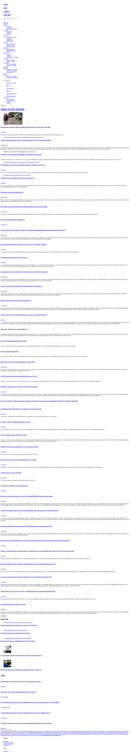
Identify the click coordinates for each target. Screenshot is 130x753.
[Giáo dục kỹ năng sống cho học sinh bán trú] (65, 483)
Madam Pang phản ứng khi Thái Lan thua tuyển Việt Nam (19, 625)
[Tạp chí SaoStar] (65, 643)
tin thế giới (5, 732)
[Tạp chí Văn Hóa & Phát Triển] (65, 553)
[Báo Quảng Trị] (65, 274)
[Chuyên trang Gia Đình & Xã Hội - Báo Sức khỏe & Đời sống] (65, 449)
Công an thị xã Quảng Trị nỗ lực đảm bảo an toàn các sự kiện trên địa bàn (24, 315)
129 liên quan (4, 718)
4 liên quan (3, 132)
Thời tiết (110, 732)
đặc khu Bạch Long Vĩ (116, 731)
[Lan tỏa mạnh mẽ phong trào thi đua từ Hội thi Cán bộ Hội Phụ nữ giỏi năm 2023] (65, 574)
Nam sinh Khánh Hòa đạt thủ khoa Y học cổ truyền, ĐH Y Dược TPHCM (23, 244)
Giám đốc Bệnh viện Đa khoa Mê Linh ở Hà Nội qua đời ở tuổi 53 (21, 655)
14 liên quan (3, 569)
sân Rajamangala (76, 731)
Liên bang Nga (100, 731)
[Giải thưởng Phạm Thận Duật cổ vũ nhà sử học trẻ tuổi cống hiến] (65, 406)
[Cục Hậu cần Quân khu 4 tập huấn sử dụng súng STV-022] (65, 373)
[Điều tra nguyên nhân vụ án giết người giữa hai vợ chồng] (65, 457)
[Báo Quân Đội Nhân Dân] (65, 331)
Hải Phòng (122, 732)
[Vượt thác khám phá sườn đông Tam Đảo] (65, 338)
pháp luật (32, 731)
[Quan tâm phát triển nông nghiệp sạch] (65, 216)
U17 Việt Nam (29, 732)
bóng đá (6, 735)
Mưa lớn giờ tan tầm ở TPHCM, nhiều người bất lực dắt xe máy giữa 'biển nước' (26, 127)
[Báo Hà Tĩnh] (65, 594)
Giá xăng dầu (4, 731)
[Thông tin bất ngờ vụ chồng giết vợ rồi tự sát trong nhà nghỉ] (65, 444)
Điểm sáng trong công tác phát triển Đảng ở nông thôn (18, 362)
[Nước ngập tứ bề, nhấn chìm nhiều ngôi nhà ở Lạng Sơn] (65, 689)
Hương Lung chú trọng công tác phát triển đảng (16, 300)
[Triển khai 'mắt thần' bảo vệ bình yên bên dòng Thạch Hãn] (65, 384)
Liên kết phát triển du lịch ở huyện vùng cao (14, 257)
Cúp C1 (24, 734)
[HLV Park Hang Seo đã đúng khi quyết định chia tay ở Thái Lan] (65, 664)
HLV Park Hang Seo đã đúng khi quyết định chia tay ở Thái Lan (21, 670)
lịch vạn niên (45, 731)
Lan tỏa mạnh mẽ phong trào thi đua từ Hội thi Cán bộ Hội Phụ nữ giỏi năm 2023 (26, 577)
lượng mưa (42, 734)
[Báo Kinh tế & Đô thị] (65, 462)
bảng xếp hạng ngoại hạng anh (55, 732)
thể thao (17, 732)
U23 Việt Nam (107, 731)
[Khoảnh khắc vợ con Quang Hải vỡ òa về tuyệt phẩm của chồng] (65, 678)
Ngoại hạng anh (36, 734)
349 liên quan (4, 197)
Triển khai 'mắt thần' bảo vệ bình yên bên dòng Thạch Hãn (19, 387)
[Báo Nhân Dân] (65, 343)
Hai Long (50, 731)
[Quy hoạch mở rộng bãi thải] (65, 348)
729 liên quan (4, 235)
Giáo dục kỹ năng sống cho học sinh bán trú (14, 486)
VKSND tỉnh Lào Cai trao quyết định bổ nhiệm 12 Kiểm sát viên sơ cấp (23, 165)
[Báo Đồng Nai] (65, 260)
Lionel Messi (15, 735)
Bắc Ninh (83, 734)
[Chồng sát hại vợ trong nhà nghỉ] (65, 470)
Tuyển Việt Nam (77, 734)
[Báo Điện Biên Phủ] (65, 195)
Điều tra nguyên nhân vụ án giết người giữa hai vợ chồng (18, 460)
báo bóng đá (40, 735)
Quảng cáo (6, 745)
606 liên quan (4, 277)
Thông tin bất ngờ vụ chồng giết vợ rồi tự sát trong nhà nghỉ (19, 447)
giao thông (29, 734)
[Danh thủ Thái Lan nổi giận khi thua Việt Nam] (65, 630)
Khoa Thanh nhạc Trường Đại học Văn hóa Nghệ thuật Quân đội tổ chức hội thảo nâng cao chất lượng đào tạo (35, 540)
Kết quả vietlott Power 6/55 (92, 732)
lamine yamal (4, 734)
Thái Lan (126, 734)
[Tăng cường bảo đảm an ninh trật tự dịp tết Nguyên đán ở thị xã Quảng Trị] (65, 269)
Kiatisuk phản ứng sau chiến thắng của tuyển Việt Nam (18, 641)
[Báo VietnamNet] (65, 129)
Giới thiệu (6, 741)
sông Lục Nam (11, 732)
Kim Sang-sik (38, 731)
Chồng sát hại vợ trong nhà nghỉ (11, 473)
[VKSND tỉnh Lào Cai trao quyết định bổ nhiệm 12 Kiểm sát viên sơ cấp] (65, 162)
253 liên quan (4, 211)
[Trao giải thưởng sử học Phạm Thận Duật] (65, 432)
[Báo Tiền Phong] (65, 354)
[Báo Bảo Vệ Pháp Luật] (65, 167)
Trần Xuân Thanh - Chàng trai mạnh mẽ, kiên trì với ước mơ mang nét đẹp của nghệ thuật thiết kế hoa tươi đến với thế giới (39, 401)
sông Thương (120, 734)
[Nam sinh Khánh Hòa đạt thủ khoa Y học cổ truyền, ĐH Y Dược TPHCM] (65, 241)
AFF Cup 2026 (56, 734)
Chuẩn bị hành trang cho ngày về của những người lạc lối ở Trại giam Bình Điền (26, 140)
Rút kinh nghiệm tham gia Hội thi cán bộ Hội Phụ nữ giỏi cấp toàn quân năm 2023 (26, 526)
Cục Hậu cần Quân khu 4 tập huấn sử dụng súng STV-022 (19, 376)
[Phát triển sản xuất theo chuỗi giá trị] (65, 189)
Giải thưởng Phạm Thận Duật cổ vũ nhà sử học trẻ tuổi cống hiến (21, 409)
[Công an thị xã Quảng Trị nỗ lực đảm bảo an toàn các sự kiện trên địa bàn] (65, 312)
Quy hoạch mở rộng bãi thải (9, 351)
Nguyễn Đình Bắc (77, 732)
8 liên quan (3, 320)
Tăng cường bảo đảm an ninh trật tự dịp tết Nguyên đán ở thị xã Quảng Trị (24, 272)
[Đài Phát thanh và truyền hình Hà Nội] (65, 424)
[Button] (1, 1)
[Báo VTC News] (65, 694)
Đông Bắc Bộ (48, 734)
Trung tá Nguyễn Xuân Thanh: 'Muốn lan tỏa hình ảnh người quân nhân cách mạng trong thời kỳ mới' (33, 230)
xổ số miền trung (103, 732)
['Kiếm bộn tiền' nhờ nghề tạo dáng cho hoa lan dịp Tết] (65, 175)
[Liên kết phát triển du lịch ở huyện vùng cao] (65, 254)
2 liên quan (3, 170)
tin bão (2, 735)
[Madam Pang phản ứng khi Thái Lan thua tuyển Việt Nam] (65, 622)
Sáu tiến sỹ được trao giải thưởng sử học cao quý (16, 422)
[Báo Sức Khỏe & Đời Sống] (65, 247)
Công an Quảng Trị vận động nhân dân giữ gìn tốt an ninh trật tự (21, 286)
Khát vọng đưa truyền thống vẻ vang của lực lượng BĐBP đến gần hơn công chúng (26, 496)
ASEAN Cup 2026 (67, 732)
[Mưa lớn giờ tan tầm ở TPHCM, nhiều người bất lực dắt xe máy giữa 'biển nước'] (65, 118)
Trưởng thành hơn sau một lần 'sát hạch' (13, 604)
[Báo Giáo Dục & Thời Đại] (65, 411)
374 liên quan (4, 305)
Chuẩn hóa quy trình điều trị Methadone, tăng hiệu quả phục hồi (21, 154)
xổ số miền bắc (10, 734)
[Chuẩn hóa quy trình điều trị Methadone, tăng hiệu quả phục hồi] (65, 151)
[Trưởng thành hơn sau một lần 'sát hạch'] (65, 601)
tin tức (8, 731)
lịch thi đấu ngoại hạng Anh (66, 734)
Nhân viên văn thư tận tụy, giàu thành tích (14, 329)
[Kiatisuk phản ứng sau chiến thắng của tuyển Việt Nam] (65, 638)
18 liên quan (3, 451)
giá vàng (84, 732)
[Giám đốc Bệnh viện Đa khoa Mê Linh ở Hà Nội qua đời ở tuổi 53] (65, 649)
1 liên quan (3, 249)
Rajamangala (89, 734)
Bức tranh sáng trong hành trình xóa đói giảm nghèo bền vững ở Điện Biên (24, 207)
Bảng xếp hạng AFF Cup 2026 (40, 732)
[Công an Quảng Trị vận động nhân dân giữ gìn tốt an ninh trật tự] (65, 283)
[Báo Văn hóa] (65, 232)
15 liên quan (3, 515)
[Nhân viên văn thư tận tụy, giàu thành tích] (65, 326)
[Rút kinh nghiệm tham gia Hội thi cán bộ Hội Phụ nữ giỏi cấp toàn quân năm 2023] (65, 523)
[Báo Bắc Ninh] (65, 157)
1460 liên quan (4, 145)
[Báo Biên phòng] (65, 513)
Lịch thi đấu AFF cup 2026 (17, 731)
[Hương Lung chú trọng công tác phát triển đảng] (65, 297)
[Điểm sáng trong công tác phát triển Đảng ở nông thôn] (65, 359)
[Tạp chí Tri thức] (65, 635)
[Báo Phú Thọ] (65, 303)
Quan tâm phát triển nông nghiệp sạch (13, 219)
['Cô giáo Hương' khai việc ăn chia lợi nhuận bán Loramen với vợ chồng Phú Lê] (65, 710)
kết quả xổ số (33, 735)
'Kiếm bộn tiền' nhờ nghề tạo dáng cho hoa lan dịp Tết (18, 178)
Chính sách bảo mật (8, 744)
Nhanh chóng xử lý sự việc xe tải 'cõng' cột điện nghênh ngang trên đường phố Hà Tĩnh (28, 591)
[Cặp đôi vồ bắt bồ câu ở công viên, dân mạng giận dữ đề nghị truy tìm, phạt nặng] (65, 720)
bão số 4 (28, 735)
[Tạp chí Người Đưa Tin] (65, 403)
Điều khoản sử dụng (8, 742)
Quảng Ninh (27, 731)
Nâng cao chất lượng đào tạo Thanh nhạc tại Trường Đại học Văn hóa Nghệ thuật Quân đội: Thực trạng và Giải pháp (37, 551)
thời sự (10, 735)
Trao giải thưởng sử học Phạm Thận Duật (14, 435)
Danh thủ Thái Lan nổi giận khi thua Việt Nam (15, 633)
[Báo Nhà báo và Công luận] (65, 180)
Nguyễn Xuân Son (57, 731)
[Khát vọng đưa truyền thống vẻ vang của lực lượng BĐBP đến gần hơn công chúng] (65, 493)
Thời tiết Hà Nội (116, 732)
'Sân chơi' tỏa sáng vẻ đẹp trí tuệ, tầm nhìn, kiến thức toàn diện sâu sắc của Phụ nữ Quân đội (29, 510)
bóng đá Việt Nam (100, 734)
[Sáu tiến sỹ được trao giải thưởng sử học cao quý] (65, 419)
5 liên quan (3, 183)
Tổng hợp (6, 751)
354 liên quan (4, 224)
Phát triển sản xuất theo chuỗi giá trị (12, 192)
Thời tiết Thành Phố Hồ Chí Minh (88, 731)
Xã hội (94, 734)
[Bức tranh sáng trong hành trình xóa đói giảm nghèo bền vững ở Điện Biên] (65, 204)
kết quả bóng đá (22, 735)
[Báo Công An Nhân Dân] (65, 142)
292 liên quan (4, 291)
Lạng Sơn (114, 734)
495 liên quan (7, 707)
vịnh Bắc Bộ (23, 732)
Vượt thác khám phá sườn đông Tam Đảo (14, 341)
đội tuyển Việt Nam (66, 731)
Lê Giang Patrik (18, 734)
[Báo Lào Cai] (65, 488)
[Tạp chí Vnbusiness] (65, 209)
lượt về (127, 732)
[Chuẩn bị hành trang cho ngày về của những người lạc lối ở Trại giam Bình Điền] (65, 137)
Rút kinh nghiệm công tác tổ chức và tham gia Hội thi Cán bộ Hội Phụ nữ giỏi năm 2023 (28, 564)
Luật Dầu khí (108, 734)
